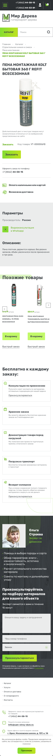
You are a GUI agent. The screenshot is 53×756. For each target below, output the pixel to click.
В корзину (11, 336)
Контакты (8, 700)
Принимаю (26, 750)
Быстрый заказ (10, 346)
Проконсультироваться (20, 395)
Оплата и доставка (12, 692)
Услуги (7, 687)
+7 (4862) (25, 2)
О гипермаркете (11, 696)
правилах (27, 744)
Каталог (9, 32)
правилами (39, 668)
